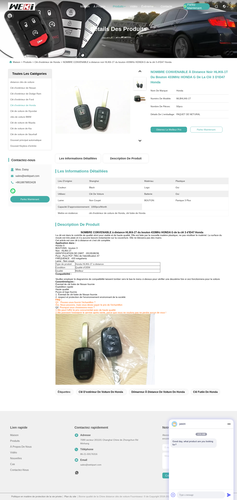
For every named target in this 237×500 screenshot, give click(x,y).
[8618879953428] (76, 473)
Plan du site (70, 496)
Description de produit (126, 158)
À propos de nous (101, 6)
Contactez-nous (19, 470)
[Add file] (173, 494)
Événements (149, 6)
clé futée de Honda (205, 392)
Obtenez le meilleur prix (168, 129)
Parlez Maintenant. (194, 6)
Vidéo (13, 452)
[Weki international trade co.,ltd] (21, 6)
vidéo (133, 6)
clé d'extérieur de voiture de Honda (101, 392)
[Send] (229, 494)
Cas (12, 464)
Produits (27, 62)
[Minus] (229, 424)
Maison (85, 6)
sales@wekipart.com (27, 176)
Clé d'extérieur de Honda (47, 62)
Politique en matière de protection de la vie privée (36, 496)
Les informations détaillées (78, 158)
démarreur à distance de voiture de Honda (158, 392)
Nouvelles (16, 458)
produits (118, 6)
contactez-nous (168, 6)
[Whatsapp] (13, 191)
